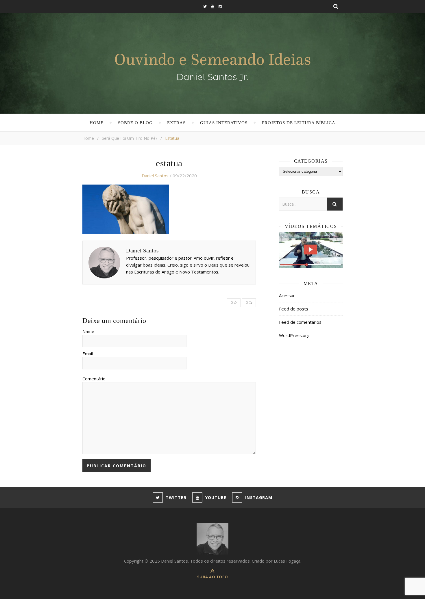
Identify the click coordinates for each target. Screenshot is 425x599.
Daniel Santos (155, 175)
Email (87, 353)
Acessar (287, 295)
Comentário (94, 379)
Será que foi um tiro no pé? (129, 138)
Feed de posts (293, 309)
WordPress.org (294, 335)
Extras (176, 122)
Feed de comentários (300, 322)
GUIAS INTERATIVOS (223, 122)
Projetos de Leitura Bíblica (298, 122)
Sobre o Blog (135, 122)
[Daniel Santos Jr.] (212, 65)
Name (88, 331)
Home (97, 122)
